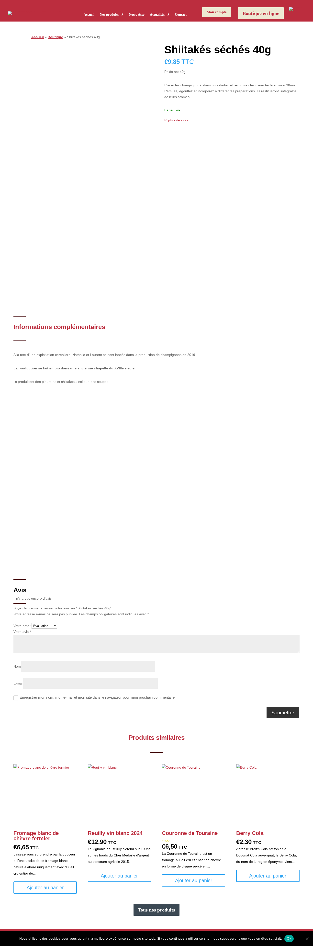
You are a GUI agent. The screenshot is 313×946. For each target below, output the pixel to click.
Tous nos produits (156, 909)
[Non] (306, 938)
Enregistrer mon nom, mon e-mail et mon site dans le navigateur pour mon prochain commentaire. (98, 697)
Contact (181, 14)
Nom (17, 666)
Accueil (89, 14)
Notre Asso (137, 14)
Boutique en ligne (261, 13)
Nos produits (109, 14)
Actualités (157, 14)
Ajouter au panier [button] (45, 887)
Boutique (55, 37)
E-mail (18, 683)
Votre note (22, 626)
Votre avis (22, 632)
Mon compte (217, 12)
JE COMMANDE (174, 521)
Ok (289, 938)
